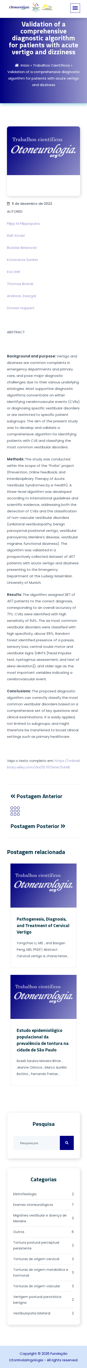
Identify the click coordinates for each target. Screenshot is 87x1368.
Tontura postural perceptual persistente (43, 1245)
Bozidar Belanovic (22, 247)
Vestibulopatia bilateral (43, 1313)
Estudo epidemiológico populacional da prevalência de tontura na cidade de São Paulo (43, 1040)
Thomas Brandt (20, 283)
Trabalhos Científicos (51, 65)
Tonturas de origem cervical (43, 1259)
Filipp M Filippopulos (23, 223)
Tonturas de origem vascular (43, 1286)
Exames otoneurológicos (43, 1204)
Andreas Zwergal (21, 295)
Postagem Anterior (38, 796)
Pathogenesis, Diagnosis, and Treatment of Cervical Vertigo (43, 925)
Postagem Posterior (35, 826)
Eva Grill (13, 271)
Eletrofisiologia (43, 1194)
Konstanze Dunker (22, 259)
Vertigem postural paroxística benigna (43, 1299)
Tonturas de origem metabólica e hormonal (43, 1272)
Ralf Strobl (16, 235)
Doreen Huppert (21, 307)
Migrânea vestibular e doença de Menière (43, 1218)
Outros (43, 1232)
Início (25, 65)
